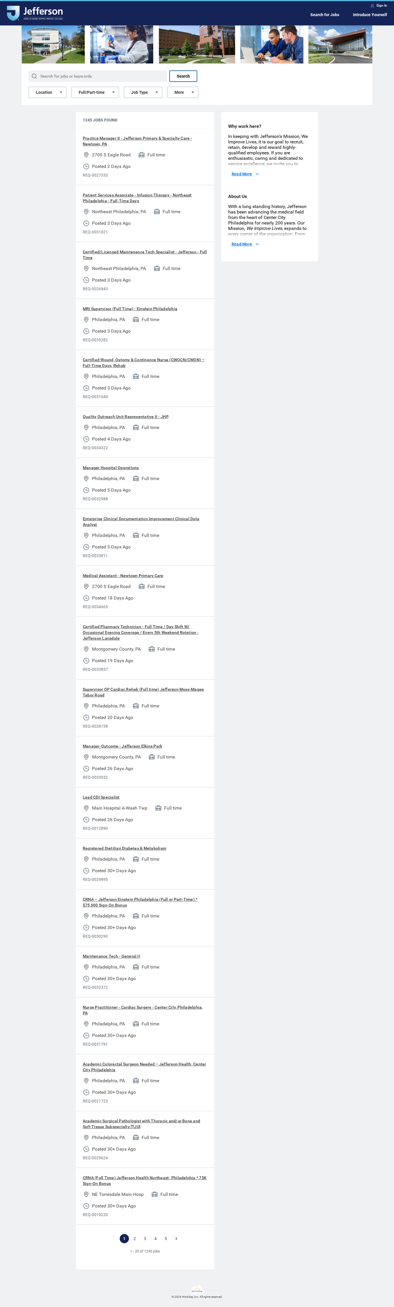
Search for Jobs (324, 14)
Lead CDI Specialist (101, 797)
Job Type (139, 92)
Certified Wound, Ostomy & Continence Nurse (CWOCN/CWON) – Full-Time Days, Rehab (144, 362)
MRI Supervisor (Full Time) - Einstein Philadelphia (130, 308)
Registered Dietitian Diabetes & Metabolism (124, 848)
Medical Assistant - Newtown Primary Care (123, 575)
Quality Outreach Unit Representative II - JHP (126, 416)
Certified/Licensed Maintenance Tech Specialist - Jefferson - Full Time (145, 255)
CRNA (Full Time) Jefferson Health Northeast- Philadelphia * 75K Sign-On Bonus (145, 1180)
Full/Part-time (92, 92)
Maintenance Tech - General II (111, 956)
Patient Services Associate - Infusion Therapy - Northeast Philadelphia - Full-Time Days (137, 198)
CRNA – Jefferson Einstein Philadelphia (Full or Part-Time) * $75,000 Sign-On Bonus (140, 902)
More (179, 92)
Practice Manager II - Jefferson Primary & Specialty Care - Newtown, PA (137, 141)
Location (44, 92)
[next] (176, 1238)
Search (183, 76)
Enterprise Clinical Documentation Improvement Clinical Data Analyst (141, 521)
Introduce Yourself (370, 14)
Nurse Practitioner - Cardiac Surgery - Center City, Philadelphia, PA (143, 1010)
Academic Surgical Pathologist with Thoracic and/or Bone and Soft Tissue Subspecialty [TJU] (141, 1124)
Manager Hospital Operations (111, 467)
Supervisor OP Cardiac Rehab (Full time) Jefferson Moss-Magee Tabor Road (143, 692)
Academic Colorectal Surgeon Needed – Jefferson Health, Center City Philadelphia (144, 1067)
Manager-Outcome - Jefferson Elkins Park (122, 746)
